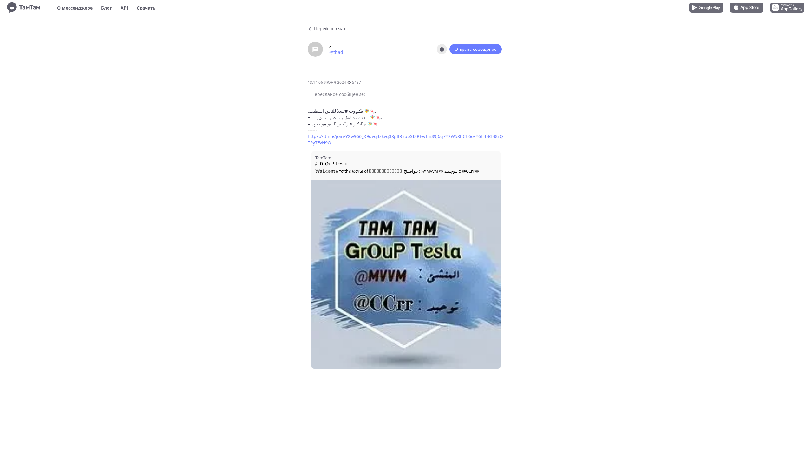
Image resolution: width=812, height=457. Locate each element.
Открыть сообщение (476, 49)
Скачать (146, 8)
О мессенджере (75, 8)
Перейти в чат (329, 28)
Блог (106, 8)
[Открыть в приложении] (442, 49)
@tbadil (337, 52)
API (124, 8)
